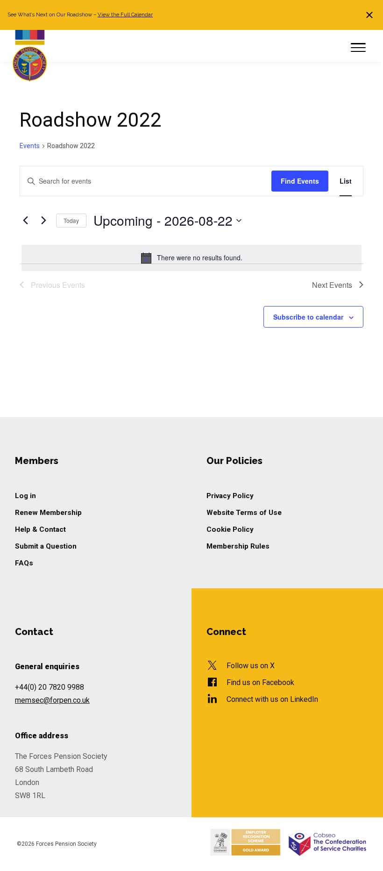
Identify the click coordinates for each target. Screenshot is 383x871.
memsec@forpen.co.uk (52, 700)
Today (71, 220)
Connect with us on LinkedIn (272, 699)
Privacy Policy (230, 496)
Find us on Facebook (260, 682)
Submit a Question (46, 546)
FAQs (24, 563)
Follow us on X (251, 665)
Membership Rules (238, 546)
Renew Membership (48, 512)
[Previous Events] (25, 220)
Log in (25, 496)
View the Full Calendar (125, 14)
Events (30, 146)
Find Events (300, 181)
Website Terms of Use (244, 512)
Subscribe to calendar (308, 316)
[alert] (191, 258)
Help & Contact (40, 529)
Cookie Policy (230, 529)
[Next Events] (43, 220)
